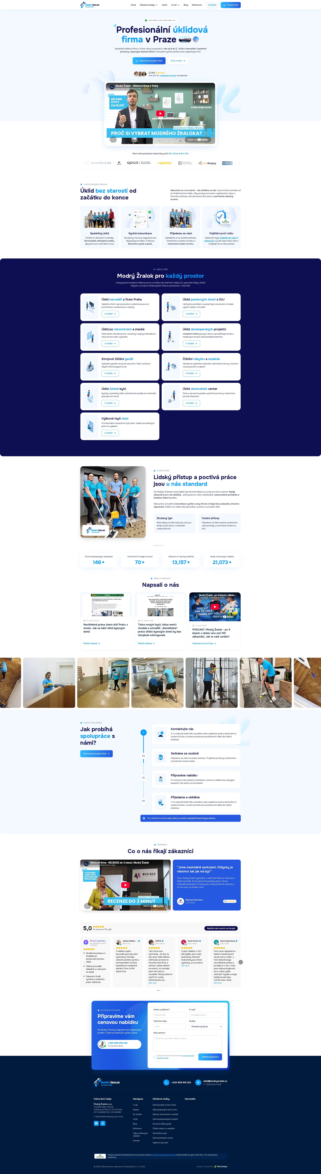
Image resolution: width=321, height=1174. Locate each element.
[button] (149, 5)
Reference (197, 5)
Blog (186, 5)
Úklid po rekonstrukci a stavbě (165, 1114)
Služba (192, 1021)
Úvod (133, 5)
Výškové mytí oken (160, 1143)
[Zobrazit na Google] (118, 942)
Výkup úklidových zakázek (140, 1134)
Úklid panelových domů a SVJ (165, 1110)
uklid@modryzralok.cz (215, 1081)
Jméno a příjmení (161, 1009)
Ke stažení (137, 1114)
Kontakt (136, 1141)
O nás (135, 1105)
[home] (89, 5)
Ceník (164, 5)
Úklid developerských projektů (165, 1119)
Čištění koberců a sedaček (164, 1128)
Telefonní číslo (160, 1021)
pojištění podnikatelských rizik (163, 1155)
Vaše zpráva (159, 1032)
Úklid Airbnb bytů (160, 1133)
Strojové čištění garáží (162, 1124)
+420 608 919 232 (118, 1043)
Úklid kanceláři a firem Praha (164, 1105)
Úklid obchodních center (163, 1138)
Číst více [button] (152, 983)
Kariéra (136, 1110)
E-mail (192, 1009)
